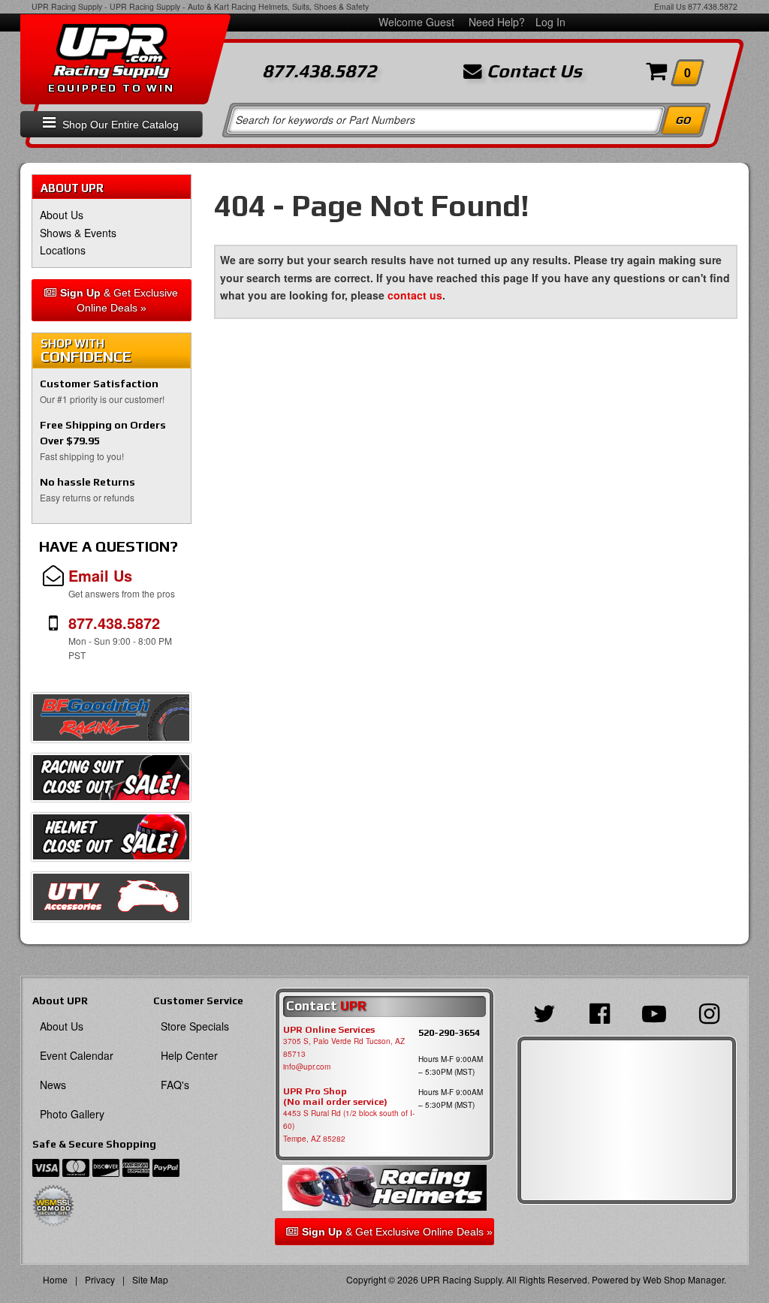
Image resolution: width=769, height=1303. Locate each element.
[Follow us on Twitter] (544, 1012)
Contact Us (532, 71)
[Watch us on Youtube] (654, 1012)
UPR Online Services (329, 1030)
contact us (415, 294)
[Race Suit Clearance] (111, 781)
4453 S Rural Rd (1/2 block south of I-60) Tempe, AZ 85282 (349, 1126)
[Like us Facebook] (598, 1012)
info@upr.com (306, 1066)
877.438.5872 (712, 6)
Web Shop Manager (683, 1279)
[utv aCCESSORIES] (111, 900)
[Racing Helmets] (385, 1188)
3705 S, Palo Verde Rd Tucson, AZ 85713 (344, 1047)
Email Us (670, 6)
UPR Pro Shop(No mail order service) (335, 1096)
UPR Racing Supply (67, 6)
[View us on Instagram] (709, 1012)
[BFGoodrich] (111, 721)
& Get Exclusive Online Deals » (119, 300)
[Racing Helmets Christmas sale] (111, 840)
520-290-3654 (449, 1032)
